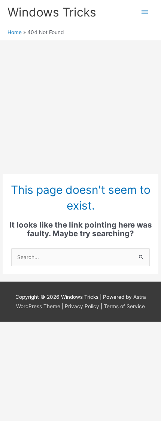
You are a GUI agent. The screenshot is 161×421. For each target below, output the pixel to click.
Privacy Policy (82, 306)
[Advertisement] (80, 103)
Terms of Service (124, 306)
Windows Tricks (51, 12)
